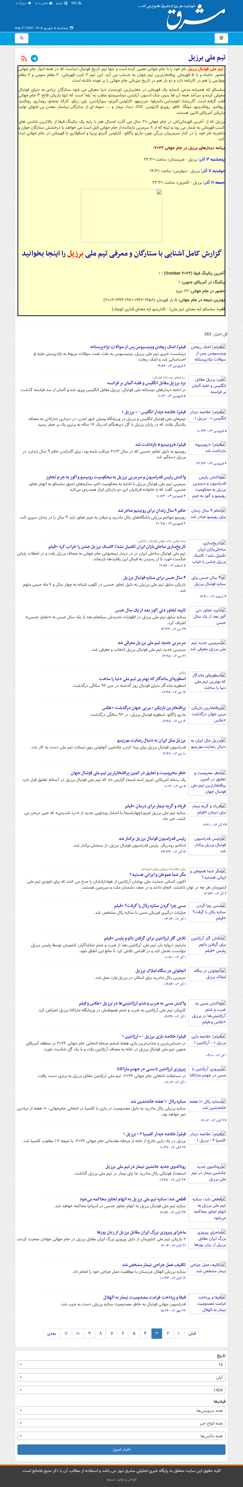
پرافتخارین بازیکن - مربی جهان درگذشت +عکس (144, 708)
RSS (74, 3)
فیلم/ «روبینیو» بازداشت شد (160, 444)
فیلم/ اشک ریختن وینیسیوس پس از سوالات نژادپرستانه (138, 347)
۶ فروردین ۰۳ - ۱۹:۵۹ (171, 366)
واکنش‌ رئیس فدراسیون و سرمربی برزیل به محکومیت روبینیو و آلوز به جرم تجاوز (116, 477)
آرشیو (60, 3)
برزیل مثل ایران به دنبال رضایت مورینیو (151, 740)
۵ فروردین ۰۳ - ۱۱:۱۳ (172, 396)
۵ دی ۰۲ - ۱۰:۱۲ (175, 786)
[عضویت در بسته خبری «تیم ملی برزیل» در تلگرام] (34, 59)
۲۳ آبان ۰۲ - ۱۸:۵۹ (173, 1212)
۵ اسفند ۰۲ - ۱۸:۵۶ (172, 565)
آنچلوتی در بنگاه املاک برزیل (160, 971)
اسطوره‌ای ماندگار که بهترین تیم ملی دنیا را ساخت (142, 679)
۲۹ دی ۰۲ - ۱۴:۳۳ (173, 629)
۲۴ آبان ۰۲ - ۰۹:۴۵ (172, 1180)
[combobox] (121, 1364)
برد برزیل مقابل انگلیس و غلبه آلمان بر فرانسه (146, 383)
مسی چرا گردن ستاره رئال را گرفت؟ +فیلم (150, 906)
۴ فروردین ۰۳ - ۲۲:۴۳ (211, 463)
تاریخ (221, 1356)
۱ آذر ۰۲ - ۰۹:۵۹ (175, 984)
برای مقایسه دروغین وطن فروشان (163, 869)
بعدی (51, 1333)
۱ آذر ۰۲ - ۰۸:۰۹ (175, 1082)
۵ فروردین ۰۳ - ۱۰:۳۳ (212, 431)
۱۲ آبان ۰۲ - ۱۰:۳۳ (173, 1278)
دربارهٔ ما (21, 3)
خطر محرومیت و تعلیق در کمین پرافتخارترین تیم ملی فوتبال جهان (128, 773)
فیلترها (220, 1402)
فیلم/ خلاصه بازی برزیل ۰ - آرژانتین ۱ (154, 1036)
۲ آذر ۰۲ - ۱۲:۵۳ (215, 893)
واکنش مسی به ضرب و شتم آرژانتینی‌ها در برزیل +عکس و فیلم (132, 1003)
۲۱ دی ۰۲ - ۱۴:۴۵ (174, 656)
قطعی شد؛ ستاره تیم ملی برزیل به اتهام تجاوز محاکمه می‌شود (133, 1199)
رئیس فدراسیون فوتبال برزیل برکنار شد (152, 838)
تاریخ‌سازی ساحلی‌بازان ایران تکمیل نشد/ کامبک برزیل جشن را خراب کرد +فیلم (117, 546)
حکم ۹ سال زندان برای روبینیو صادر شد (152, 510)
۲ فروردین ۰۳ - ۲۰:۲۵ (171, 523)
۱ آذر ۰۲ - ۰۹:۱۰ (216, 1055)
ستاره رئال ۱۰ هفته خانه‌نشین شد (158, 1101)
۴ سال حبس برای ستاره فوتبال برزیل (154, 578)
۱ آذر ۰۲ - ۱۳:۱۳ (175, 919)
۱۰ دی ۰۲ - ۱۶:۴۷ (174, 753)
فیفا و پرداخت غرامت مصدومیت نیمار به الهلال (144, 1297)
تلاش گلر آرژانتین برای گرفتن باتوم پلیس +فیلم (145, 938)
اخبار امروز (121, 1449)
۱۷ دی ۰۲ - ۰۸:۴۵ (174, 692)
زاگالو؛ (182, 673)
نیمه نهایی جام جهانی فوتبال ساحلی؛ (161, 541)
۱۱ (66, 1333)
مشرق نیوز (183, 15)
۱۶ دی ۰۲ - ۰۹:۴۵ (174, 721)
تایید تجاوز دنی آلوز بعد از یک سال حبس (150, 610)
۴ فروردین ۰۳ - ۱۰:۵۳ (171, 496)
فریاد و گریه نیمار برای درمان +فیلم (155, 806)
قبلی (192, 1333)
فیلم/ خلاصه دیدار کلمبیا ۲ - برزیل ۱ (154, 1134)
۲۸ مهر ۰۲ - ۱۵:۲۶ (173, 1310)
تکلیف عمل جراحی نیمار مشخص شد (154, 1265)
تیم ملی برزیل (207, 58)
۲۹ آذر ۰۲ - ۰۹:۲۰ (214, 825)
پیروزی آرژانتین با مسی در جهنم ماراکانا (151, 1069)
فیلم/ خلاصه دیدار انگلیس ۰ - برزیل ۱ (154, 412)
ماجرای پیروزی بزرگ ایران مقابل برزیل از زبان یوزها (141, 1232)
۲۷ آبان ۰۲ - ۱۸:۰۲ (214, 1120)
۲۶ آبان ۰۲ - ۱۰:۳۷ (173, 1147)
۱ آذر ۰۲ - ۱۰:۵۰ (175, 957)
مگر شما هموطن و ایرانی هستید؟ (158, 875)
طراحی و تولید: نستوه (121, 1479)
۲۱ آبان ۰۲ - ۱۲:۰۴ (173, 1245)
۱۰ (78, 1333)
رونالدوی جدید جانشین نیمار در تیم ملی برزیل (145, 1166)
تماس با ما (42, 3)
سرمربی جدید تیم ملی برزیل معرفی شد (151, 643)
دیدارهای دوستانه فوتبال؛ (169, 377)
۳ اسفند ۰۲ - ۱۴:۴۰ (213, 596)
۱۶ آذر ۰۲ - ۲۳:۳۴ (173, 852)
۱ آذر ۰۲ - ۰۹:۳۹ (175, 1016)
